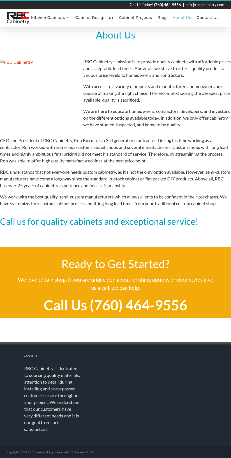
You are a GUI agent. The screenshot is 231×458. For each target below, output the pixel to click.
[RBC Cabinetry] (16, 62)
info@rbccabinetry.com (204, 4)
